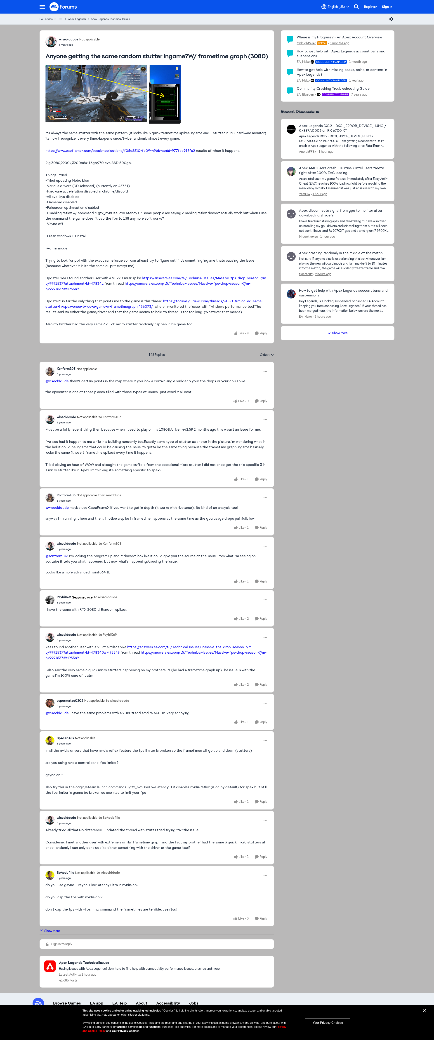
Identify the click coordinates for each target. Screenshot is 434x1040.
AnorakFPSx (307, 152)
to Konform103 (110, 417)
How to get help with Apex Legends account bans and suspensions (341, 53)
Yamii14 (304, 194)
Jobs (193, 1003)
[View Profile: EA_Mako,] (291, 293)
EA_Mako (303, 62)
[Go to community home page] (63, 6)
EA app (96, 1003)
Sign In (387, 7)
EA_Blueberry (306, 94)
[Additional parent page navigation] (60, 19)
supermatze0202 (70, 701)
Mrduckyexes (308, 237)
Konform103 (66, 369)
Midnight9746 (306, 43)
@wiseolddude (57, 381)
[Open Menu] (391, 19)
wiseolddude (68, 39)
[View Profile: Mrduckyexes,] (291, 213)
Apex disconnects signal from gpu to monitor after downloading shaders (340, 213)
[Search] (356, 6)
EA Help (119, 1003)
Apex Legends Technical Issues (110, 19)
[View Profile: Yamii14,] (291, 171)
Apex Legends (77, 19)
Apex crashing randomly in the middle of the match (341, 253)
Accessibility (168, 1003)
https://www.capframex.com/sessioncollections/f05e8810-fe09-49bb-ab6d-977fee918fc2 (120, 150)
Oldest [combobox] (267, 355)
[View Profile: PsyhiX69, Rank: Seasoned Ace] (49, 599)
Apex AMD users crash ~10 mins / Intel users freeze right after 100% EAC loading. (341, 170)
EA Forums (46, 19)
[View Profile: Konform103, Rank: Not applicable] (49, 371)
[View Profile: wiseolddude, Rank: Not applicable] (51, 41)
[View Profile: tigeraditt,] (291, 256)
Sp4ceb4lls (65, 738)
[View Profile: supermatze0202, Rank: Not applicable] (49, 703)
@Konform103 (56, 556)
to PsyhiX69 (108, 635)
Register (370, 7)
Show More (52, 931)
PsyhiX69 (64, 597)
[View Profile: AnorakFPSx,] (291, 129)
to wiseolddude (109, 495)
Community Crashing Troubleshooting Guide (333, 88)
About (141, 1003)
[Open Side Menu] (42, 6)
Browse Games (67, 1003)
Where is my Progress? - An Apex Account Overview (339, 37)
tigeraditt (306, 274)
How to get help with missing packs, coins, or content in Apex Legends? (342, 72)
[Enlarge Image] (156, 94)
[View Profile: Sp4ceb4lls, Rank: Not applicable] (49, 740)
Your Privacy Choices (328, 1022)
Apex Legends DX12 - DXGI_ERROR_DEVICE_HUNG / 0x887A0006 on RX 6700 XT (342, 128)
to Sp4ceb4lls (109, 818)
